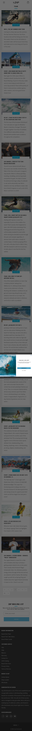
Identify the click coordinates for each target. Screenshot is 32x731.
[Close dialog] (31, 355)
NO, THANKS (24, 370)
